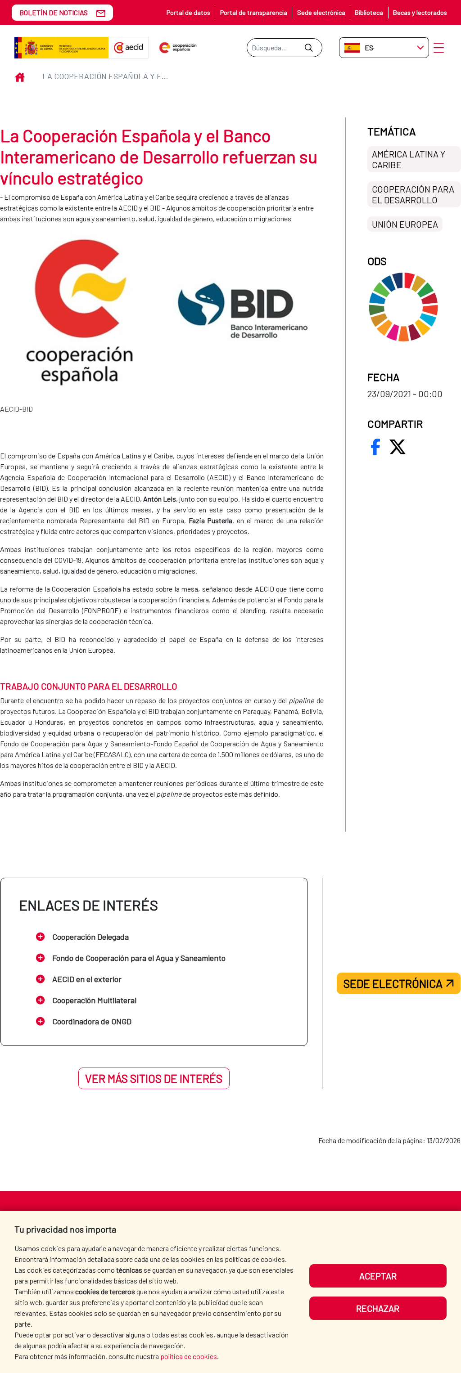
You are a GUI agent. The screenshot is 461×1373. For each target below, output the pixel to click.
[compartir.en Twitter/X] (397, 447)
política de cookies (188, 1356)
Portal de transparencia (253, 12)
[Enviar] (309, 47)
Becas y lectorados (420, 12)
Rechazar (377, 1308)
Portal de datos (188, 12)
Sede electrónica (321, 12)
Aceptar (378, 1275)
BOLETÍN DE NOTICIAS (53, 12)
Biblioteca (369, 12)
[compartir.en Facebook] (375, 447)
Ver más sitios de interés (153, 1078)
